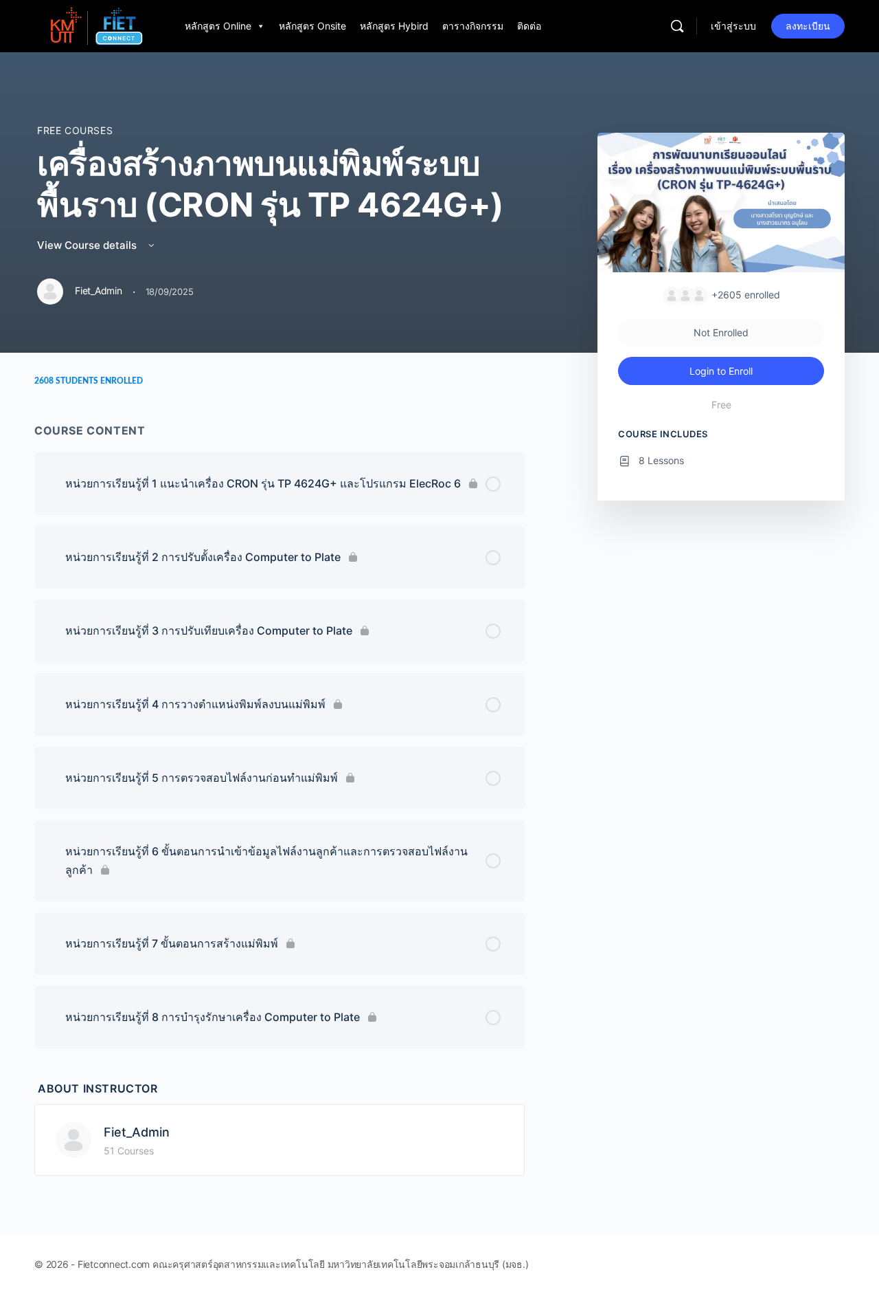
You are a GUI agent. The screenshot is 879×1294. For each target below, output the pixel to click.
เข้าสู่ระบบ (733, 26)
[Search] (677, 26)
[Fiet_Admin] (73, 1138)
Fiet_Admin (137, 1132)
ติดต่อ (529, 26)
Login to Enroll (721, 371)
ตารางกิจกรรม (472, 26)
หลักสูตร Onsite (312, 26)
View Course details (88, 245)
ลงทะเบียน (808, 26)
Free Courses (75, 130)
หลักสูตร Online (218, 26)
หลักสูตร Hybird (394, 26)
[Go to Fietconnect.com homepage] (95, 25)
